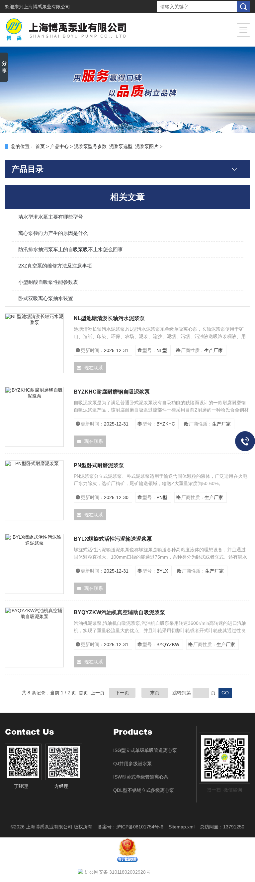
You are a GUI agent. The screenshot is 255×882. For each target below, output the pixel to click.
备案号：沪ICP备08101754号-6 (130, 826)
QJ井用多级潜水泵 (132, 763)
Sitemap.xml (182, 826)
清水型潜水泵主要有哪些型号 (50, 217)
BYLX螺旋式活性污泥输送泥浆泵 (113, 539)
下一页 (122, 692)
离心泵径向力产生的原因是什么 (53, 233)
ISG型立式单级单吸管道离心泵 (145, 750)
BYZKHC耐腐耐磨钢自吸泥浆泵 (112, 392)
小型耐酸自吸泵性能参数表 (48, 282)
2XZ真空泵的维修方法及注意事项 (55, 265)
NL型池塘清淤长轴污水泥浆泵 (109, 318)
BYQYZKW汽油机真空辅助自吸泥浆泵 (119, 612)
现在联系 (93, 367)
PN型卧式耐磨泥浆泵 (99, 465)
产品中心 (59, 146)
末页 (154, 692)
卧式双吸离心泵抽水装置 (45, 298)
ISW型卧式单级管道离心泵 (140, 777)
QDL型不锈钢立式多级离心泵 (143, 790)
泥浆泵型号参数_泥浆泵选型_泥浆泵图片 (116, 146)
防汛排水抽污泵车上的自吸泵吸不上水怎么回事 (70, 249)
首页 (40, 146)
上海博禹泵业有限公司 (47, 6)
